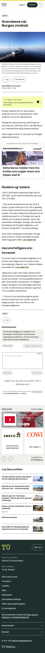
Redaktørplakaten (21, 617)
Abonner (32, 5)
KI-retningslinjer (9, 608)
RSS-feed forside (9, 577)
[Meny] (40, 4)
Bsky (4, 590)
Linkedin (5, 586)
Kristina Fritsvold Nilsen (12, 561)
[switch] (39, 101)
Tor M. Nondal (8, 570)
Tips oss (37, 547)
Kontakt (5, 632)
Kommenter (20, 79)
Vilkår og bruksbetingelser (13, 604)
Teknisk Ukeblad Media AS (22, 641)
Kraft (5, 16)
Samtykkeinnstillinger (11, 599)
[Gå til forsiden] (4, 5)
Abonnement (8, 625)
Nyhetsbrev (7, 595)
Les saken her (29, 240)
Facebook (6, 581)
